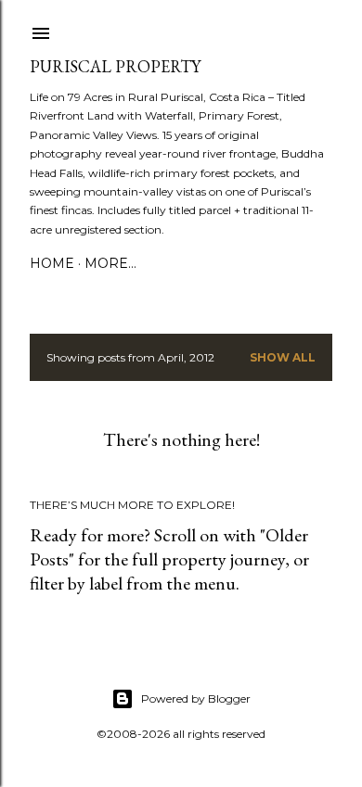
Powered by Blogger (196, 698)
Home (52, 263)
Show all (283, 357)
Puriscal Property (115, 66)
